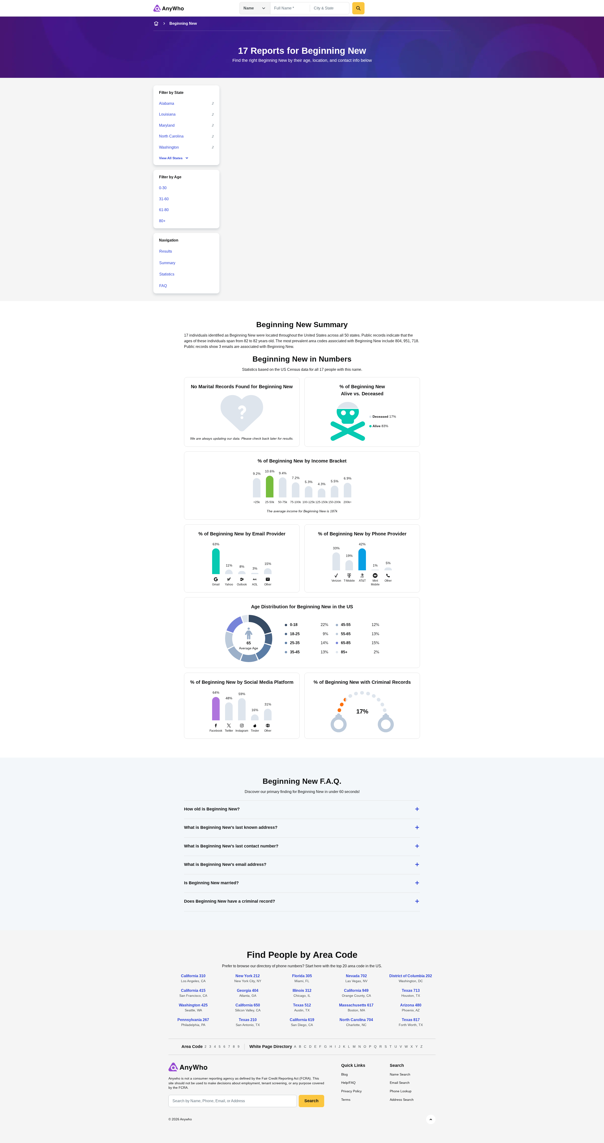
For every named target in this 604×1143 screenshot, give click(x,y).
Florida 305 (302, 976)
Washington (169, 147)
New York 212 (247, 976)
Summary (167, 263)
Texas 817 (411, 1020)
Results (165, 251)
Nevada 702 (356, 976)
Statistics (166, 274)
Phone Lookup (400, 1091)
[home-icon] (156, 23)
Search (311, 1100)
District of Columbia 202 (410, 976)
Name (248, 8)
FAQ (163, 286)
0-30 (163, 188)
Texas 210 (248, 1020)
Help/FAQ (348, 1083)
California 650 (247, 1005)
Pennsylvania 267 (193, 1020)
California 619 (302, 1020)
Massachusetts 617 (356, 1005)
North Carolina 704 (356, 1020)
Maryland (167, 125)
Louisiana (167, 114)
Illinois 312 (302, 991)
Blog (344, 1074)
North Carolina (171, 136)
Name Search (400, 1074)
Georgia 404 (247, 991)
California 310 (193, 976)
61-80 (164, 210)
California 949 (356, 991)
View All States (171, 158)
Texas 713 (411, 991)
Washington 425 (193, 1005)
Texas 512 (302, 1005)
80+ (162, 221)
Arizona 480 (410, 1005)
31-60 (164, 199)
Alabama (166, 103)
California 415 (193, 991)
